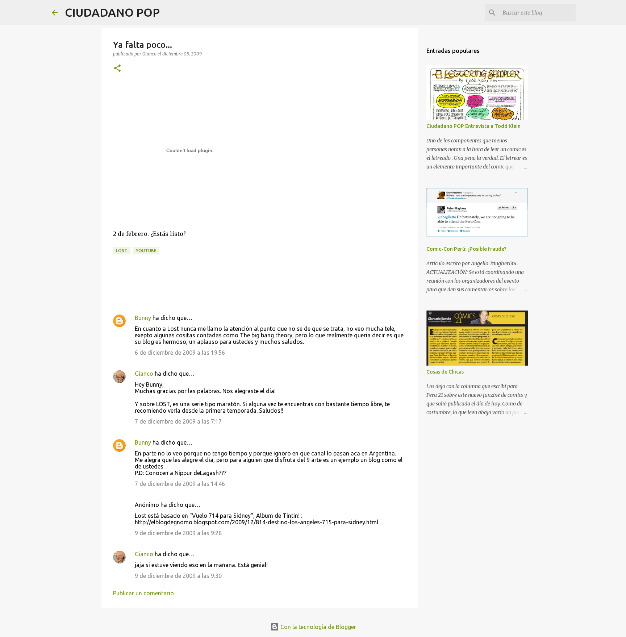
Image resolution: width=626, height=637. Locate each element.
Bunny (143, 318)
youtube (146, 250)
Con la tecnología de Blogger (317, 627)
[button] (117, 69)
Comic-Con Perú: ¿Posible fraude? (466, 249)
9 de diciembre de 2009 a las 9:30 (178, 576)
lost (122, 250)
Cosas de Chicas (445, 372)
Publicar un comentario (143, 593)
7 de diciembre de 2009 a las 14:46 (180, 483)
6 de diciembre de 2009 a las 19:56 (180, 352)
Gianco (144, 373)
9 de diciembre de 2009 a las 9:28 (178, 533)
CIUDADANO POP (112, 12)
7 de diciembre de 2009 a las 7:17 (178, 421)
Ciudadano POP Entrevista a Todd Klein (473, 126)
